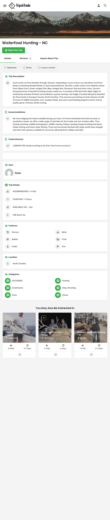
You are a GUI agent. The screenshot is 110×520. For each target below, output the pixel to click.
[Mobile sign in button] (99, 5)
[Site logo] (19, 5)
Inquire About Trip (49, 58)
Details (7, 58)
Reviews (25, 58)
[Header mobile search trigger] (105, 5)
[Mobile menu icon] (5, 6)
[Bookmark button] (91, 354)
